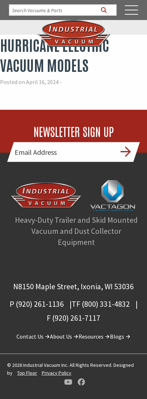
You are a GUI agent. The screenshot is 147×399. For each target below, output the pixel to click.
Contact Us (30, 336)
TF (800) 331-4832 (101, 304)
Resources (91, 336)
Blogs (117, 336)
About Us (61, 336)
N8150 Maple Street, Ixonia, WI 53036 (73, 286)
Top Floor (27, 373)
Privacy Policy (56, 373)
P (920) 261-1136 (37, 304)
